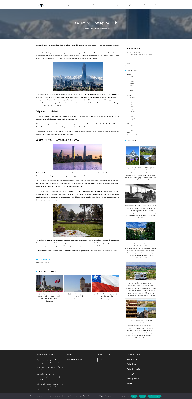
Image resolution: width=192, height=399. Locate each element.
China (131, 125)
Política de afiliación (133, 378)
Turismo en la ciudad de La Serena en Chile (77, 295)
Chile (131, 104)
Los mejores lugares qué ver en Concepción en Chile (105, 295)
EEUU (131, 100)
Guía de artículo (132, 359)
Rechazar (143, 396)
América (129, 95)
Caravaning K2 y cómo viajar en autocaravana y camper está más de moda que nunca (51, 377)
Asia (128, 123)
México (131, 109)
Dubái (131, 130)
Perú (131, 102)
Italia (131, 79)
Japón (131, 128)
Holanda (131, 93)
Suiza (131, 88)
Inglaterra (132, 86)
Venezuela (133, 111)
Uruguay (132, 116)
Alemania (132, 83)
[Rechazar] (189, 396)
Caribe (131, 114)
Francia (132, 81)
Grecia (131, 90)
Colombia (132, 107)
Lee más (147, 180)
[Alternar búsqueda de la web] (155, 5)
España (132, 76)
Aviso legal (131, 374)
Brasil (131, 121)
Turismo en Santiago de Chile (102, 28)
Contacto (130, 383)
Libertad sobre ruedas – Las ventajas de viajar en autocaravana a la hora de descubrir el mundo (51, 387)
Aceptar (134, 396)
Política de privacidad (134, 369)
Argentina (132, 97)
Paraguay (132, 118)
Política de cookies (133, 364)
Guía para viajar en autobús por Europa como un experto (141, 205)
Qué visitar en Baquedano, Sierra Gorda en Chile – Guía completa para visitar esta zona (49, 296)
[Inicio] (82, 28)
